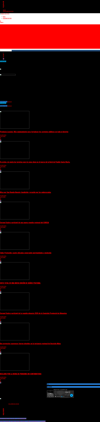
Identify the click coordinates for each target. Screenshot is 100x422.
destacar (9, 101)
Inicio (4, 10)
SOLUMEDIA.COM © (13, 404)
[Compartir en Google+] (3, 57)
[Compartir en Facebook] (3, 53)
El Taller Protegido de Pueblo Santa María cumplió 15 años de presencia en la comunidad (23, 421)
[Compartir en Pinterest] (3, 56)
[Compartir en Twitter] (3, 54)
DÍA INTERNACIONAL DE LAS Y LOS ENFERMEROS (13, 418)
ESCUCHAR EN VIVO (8, 11)
